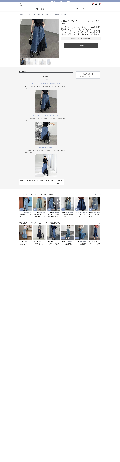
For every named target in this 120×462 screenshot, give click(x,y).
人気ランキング (80, 9)
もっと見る (98, 194)
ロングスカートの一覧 (34, 14)
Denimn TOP (23, 14)
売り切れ (81, 45)
